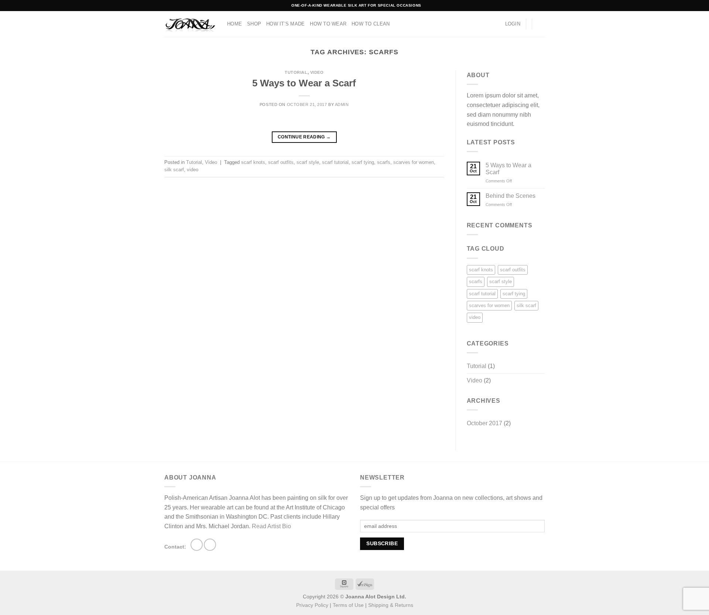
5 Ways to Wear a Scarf (304, 83)
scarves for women (413, 162)
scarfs (383, 162)
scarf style (308, 162)
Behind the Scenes (510, 196)
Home (234, 24)
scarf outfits (281, 162)
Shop (254, 24)
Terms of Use (348, 605)
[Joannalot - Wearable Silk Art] (190, 24)
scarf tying (363, 162)
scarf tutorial (335, 162)
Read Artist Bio (271, 526)
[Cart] (541, 24)
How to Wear (328, 24)
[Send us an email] (210, 545)
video (192, 169)
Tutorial (296, 72)
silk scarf (174, 169)
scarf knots (253, 162)
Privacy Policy (312, 605)
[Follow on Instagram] (197, 545)
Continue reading (304, 137)
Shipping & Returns (390, 605)
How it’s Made (285, 24)
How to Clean (371, 24)
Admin (342, 104)
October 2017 (484, 423)
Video (317, 72)
